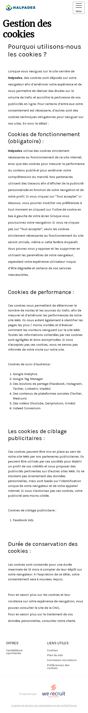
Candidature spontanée (14, 652)
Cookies (52, 650)
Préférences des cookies (58, 666)
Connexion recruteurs (62, 660)
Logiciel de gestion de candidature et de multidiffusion (44, 705)
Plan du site (55, 655)
